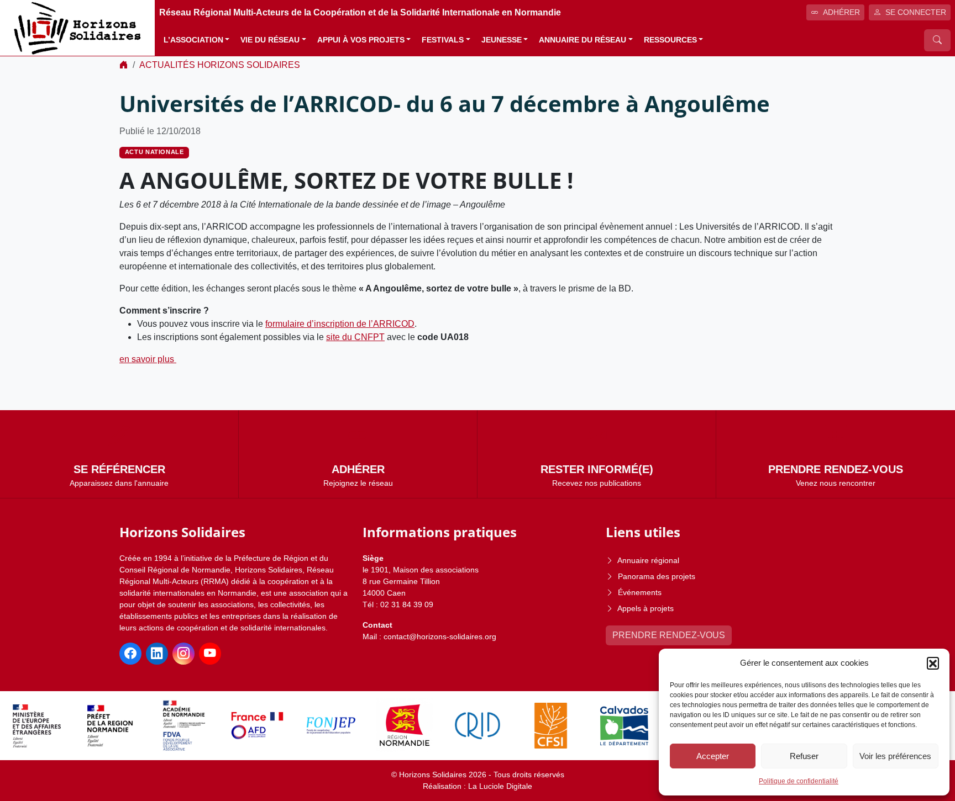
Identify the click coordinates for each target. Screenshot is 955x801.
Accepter (712, 756)
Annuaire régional (648, 560)
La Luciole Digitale (500, 786)
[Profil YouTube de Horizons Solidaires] (210, 654)
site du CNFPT (355, 337)
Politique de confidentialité (798, 781)
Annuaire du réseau (582, 40)
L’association (193, 40)
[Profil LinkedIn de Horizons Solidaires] (157, 654)
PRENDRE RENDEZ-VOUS (668, 635)
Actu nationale (154, 151)
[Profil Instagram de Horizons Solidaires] (183, 654)
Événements (640, 592)
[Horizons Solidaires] (77, 27)
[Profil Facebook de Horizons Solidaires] (130, 654)
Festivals (443, 40)
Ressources (670, 40)
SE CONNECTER (915, 12)
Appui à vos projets (361, 40)
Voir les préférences (895, 756)
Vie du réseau (270, 40)
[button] (932, 663)
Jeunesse (501, 40)
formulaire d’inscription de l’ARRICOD (339, 323)
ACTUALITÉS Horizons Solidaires (219, 65)
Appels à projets (645, 608)
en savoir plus (147, 359)
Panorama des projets (656, 576)
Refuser (804, 756)
